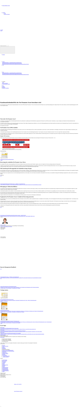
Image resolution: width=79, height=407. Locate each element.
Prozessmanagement (11, 64)
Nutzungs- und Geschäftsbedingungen (7, 350)
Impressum (3, 347)
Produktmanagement (19, 63)
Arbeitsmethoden (4, 62)
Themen (3, 61)
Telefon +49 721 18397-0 (17, 384)
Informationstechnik (7, 63)
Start (3, 85)
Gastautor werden (4, 352)
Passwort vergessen (7, 14)
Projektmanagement (5, 64)
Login (5, 13)
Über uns (3, 345)
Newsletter (3, 354)
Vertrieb (27, 64)
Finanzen (20, 62)
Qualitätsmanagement (17, 64)
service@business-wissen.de (18, 391)
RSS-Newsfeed (4, 355)
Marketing (11, 63)
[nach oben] (0, 406)
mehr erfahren (2, 337)
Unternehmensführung (23, 64)
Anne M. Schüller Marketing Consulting (6, 226)
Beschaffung (14, 62)
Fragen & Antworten (5, 346)
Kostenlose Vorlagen (5, 353)
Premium (3, 54)
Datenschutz (4, 348)
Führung (3, 63)
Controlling (17, 62)
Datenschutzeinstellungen (6, 349)
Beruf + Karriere (9, 62)
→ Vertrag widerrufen (5, 356)
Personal (14, 63)
